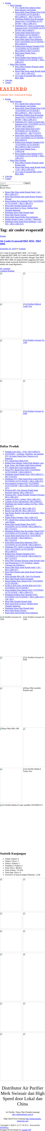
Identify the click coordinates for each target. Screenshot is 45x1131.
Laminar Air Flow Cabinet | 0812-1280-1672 (22, 499)
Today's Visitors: (12, 863)
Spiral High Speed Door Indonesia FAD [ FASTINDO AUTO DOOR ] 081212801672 (29, 41)
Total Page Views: (12, 872)
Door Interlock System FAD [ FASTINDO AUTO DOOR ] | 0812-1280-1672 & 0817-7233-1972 (25, 485)
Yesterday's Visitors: (13, 866)
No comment (5, 269)
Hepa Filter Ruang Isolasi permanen (19, 579)
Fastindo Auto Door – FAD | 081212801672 (22, 452)
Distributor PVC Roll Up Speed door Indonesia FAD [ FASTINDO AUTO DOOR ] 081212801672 (30, 28)
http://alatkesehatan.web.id (22, 1114)
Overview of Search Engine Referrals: (20, 875)
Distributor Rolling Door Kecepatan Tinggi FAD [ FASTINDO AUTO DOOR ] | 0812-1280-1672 (29, 21)
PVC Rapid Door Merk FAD (16, 461)
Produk (8, 3)
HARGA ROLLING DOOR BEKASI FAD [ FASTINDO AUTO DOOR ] (23, 586)
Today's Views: (11, 861)
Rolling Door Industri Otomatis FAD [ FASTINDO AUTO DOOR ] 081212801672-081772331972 (29, 48)
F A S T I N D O (13, 88)
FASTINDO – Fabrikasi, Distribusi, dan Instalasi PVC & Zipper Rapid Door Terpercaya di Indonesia (24, 456)
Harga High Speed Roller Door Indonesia (21, 217)
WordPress (4, 1127)
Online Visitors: (11, 859)
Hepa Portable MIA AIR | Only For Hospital (22, 576)
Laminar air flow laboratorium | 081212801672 (23, 502)
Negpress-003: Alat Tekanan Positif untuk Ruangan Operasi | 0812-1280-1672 (21, 491)
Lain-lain (8, 80)
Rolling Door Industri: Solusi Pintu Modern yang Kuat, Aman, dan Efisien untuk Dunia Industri (24, 464)
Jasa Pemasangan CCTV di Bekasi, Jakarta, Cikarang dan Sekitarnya (22, 564)
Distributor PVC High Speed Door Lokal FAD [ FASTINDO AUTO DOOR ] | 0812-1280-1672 (24, 480)
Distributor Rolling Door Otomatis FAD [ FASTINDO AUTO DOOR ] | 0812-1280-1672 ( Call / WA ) (24, 597)
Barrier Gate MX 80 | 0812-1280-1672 (20, 511)
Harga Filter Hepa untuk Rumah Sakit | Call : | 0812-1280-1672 (30, 72)
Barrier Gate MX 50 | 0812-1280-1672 (20, 508)
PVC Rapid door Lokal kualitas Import (20, 467)
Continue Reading (7, 271)
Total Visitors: (10, 870)
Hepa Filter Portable (18, 64)
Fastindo (22, 249)
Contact (8, 82)
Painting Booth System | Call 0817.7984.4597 (23, 219)
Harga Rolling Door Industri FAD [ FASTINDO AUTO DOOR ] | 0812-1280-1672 (30, 59)
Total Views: (10, 868)
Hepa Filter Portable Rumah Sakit (18, 206)
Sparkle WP (26, 1130)
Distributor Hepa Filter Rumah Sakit (19, 212)
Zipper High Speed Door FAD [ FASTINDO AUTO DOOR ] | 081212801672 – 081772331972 (28, 35)
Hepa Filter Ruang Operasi (15, 215)
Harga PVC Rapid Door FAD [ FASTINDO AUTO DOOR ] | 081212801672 (22, 471)
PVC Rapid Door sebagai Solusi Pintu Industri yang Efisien (28, 9)
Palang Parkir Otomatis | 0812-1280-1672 (21, 517)
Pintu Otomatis (16, 5)
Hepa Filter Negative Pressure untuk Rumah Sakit (24, 561)
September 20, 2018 (8, 249)
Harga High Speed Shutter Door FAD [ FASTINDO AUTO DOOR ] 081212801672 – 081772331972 (30, 14)
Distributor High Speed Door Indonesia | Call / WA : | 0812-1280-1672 (23, 223)
